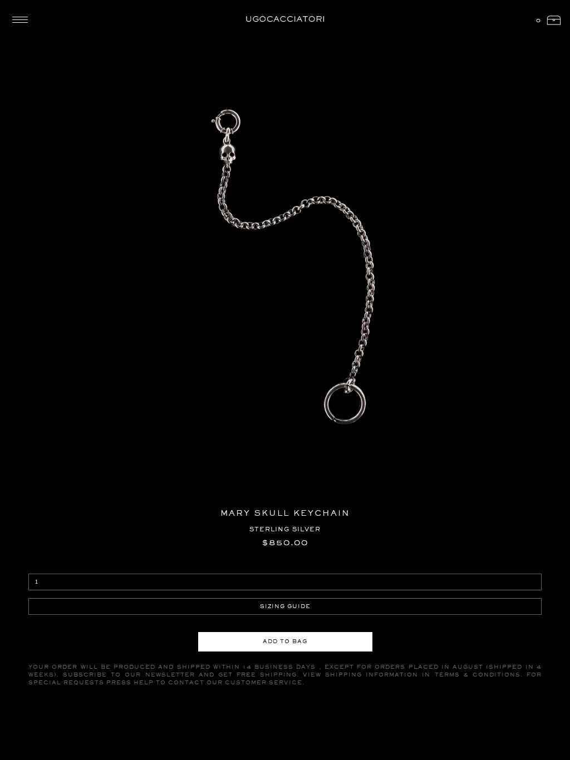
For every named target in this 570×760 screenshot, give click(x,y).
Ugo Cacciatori (285, 19)
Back (38, 35)
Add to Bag (285, 641)
